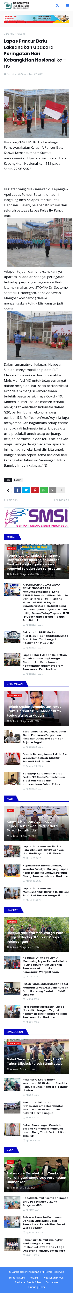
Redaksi (34, 1277)
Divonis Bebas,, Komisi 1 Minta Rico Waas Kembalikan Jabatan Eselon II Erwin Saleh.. (46, 758)
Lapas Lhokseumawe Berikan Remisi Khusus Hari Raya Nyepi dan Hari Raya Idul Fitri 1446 (43, 850)
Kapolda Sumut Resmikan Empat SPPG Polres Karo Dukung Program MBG (45, 1201)
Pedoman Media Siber (28, 1282)
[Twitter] (26, 490)
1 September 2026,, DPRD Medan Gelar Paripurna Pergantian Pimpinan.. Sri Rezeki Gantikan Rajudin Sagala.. (44, 737)
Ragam (21, 33)
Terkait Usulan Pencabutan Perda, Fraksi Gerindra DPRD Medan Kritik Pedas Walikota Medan (34, 711)
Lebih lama (60, 500)
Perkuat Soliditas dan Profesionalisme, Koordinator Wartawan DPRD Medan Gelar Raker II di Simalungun (43, 1108)
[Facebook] (17, 490)
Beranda (9, 33)
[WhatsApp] (44, 490)
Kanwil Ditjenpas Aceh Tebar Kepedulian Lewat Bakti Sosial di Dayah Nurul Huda (32, 826)
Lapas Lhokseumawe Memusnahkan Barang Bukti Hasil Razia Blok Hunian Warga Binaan (46, 892)
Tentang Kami (17, 1277)
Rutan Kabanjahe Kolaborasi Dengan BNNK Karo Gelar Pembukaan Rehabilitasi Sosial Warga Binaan (44, 1223)
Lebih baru (12, 500)
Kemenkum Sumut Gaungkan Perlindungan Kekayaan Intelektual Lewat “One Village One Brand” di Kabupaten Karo (44, 1245)
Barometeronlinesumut (25, 1271)
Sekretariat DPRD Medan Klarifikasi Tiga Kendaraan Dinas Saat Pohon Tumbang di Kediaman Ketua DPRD (45, 638)
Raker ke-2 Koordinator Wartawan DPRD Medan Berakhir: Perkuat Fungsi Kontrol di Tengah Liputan (46, 1085)
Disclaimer (52, 1282)
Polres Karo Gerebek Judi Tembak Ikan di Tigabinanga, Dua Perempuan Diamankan (36, 1177)
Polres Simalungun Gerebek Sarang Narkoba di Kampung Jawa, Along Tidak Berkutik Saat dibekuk (45, 1130)
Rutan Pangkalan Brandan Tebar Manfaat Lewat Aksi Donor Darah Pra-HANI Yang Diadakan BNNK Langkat (45, 989)
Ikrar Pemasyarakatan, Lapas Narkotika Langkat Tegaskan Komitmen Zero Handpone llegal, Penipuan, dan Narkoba (45, 1012)
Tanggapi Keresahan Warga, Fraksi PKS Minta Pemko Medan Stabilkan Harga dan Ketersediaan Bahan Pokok (44, 779)
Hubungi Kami (36, 1287)
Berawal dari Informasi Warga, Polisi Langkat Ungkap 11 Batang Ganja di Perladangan (35, 937)
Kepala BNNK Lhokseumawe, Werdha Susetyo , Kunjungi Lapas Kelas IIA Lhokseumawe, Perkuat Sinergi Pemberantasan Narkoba (45, 871)
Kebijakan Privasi (54, 1277)
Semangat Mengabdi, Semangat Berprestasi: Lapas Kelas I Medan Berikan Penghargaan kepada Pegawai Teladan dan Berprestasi (34, 562)
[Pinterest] (35, 490)
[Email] (52, 490)
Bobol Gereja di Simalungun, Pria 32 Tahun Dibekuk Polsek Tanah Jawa (35, 1061)
